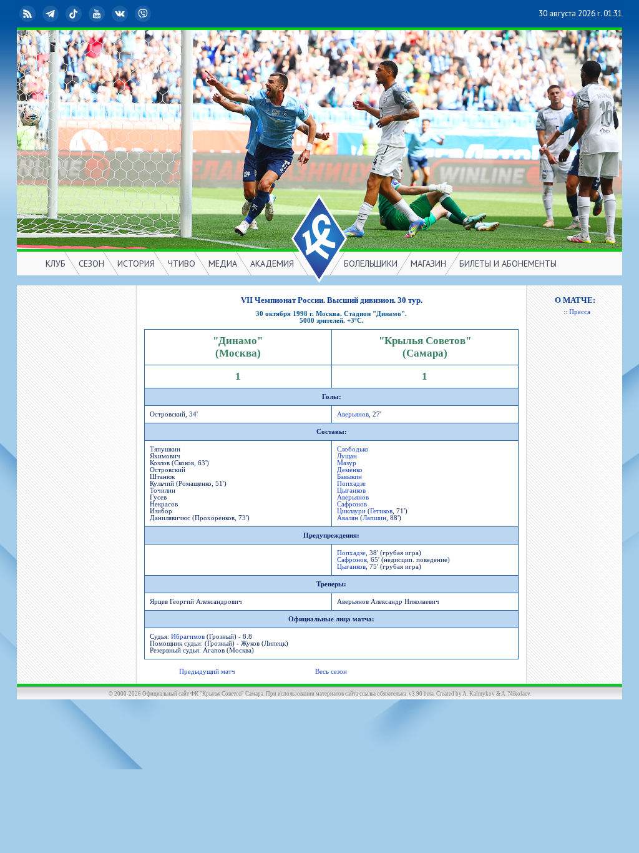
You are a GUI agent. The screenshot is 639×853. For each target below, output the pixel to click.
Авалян (347, 518)
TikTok (83, 13)
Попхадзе (351, 483)
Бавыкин (349, 476)
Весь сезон (331, 671)
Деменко (350, 469)
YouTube (106, 13)
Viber (153, 13)
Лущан (347, 456)
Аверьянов (353, 414)
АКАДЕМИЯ (272, 263)
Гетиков (381, 511)
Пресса (579, 311)
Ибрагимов (188, 636)
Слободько (353, 449)
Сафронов (352, 504)
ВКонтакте (129, 13)
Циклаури (351, 511)
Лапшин (374, 518)
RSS (37, 13)
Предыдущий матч (207, 671)
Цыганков (351, 490)
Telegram (60, 13)
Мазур (346, 463)
